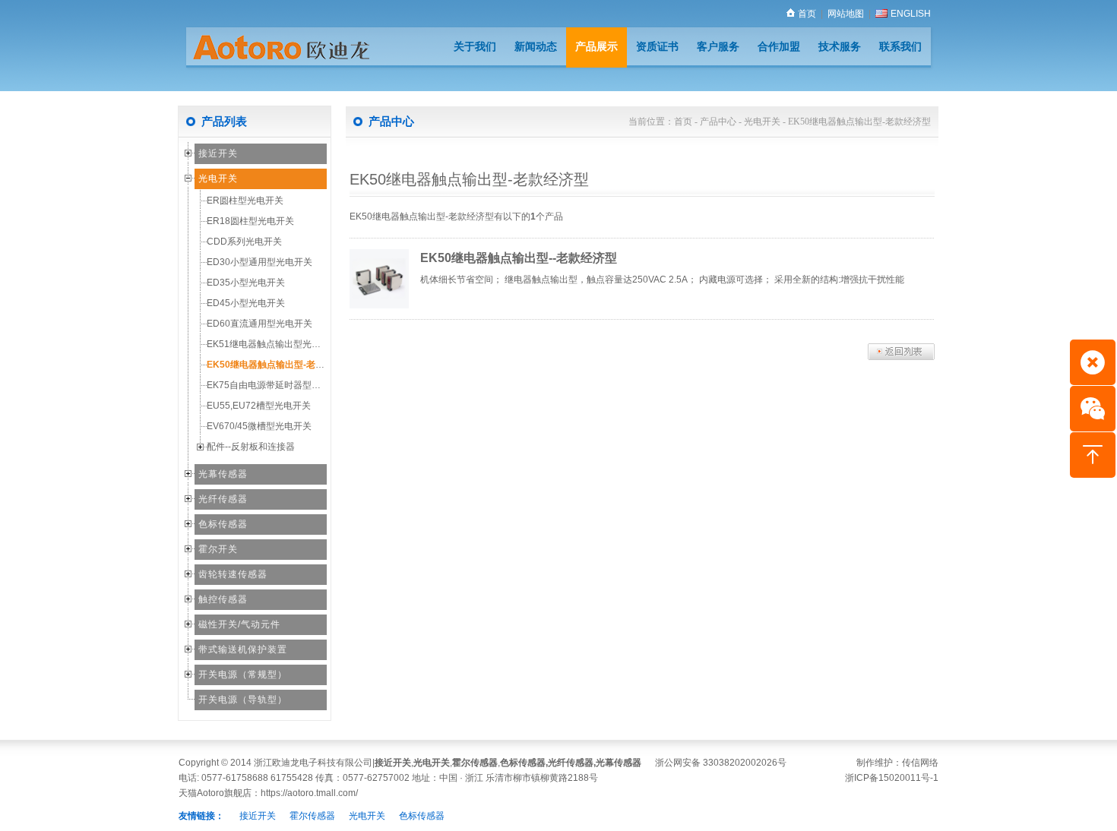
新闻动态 (535, 46)
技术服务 (839, 46)
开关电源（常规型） (242, 674)
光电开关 (218, 178)
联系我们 (900, 46)
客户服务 (718, 46)
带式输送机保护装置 (242, 649)
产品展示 (596, 46)
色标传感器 (223, 524)
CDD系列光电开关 (244, 241)
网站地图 (845, 13)
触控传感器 (223, 599)
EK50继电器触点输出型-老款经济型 (279, 364)
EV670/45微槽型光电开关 (259, 426)
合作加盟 (779, 46)
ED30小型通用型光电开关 (259, 262)
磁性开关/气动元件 (239, 624)
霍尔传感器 (475, 762)
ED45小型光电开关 (246, 303)
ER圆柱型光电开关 (245, 200)
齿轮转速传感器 (232, 574)
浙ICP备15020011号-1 (891, 778)
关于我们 (475, 46)
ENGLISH (911, 13)
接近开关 (218, 153)
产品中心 (718, 121)
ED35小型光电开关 (246, 282)
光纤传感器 (223, 499)
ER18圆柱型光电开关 (250, 221)
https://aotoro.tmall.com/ (309, 793)
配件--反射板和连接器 (251, 446)
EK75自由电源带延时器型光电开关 (277, 385)
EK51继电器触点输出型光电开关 (273, 344)
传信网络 (920, 762)
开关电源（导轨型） (242, 699)
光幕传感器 (223, 474)
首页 (807, 13)
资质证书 (657, 46)
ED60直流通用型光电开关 (259, 323)
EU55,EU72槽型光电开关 (259, 405)
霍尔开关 (218, 549)
